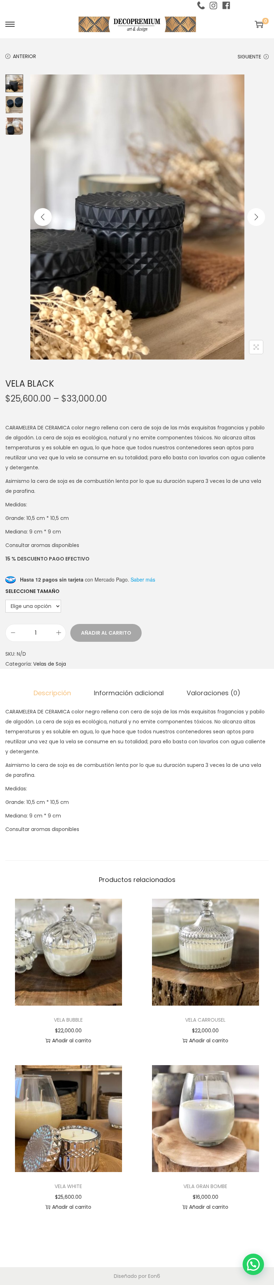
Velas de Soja (49, 663)
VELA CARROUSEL (205, 1019)
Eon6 (154, 1276)
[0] (259, 24)
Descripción (52, 692)
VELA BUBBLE (68, 1019)
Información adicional (129, 692)
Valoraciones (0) (213, 692)
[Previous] (43, 217)
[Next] (256, 217)
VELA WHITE (68, 1186)
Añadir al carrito (106, 632)
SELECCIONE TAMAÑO (32, 591)
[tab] (52, 693)
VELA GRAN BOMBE (205, 1186)
